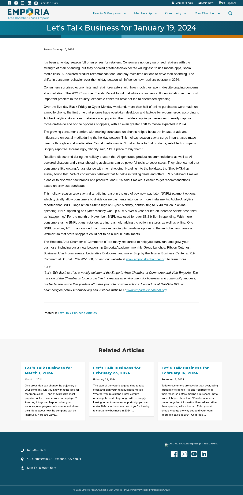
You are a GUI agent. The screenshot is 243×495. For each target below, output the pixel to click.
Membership (143, 13)
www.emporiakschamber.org (146, 259)
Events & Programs (107, 13)
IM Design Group (161, 490)
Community (173, 13)
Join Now (207, 3)
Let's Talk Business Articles (77, 313)
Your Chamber (205, 13)
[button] (125, 13)
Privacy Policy (131, 490)
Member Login (184, 3)
